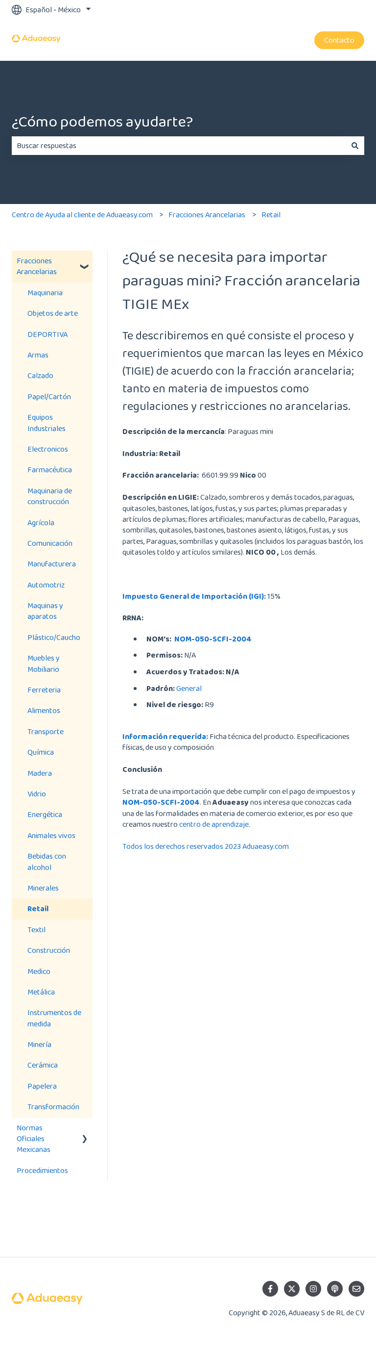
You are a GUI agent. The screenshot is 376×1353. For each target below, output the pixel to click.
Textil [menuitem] (36, 929)
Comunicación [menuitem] (49, 543)
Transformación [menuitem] (53, 1106)
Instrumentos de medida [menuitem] (54, 1018)
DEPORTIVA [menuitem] (47, 334)
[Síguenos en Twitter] (292, 1289)
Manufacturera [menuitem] (51, 563)
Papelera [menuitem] (42, 1086)
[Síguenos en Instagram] (313, 1289)
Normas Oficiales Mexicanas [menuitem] (33, 1138)
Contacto (339, 40)
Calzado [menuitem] (40, 375)
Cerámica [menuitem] (42, 1065)
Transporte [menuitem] (45, 731)
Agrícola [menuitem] (40, 522)
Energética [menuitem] (44, 814)
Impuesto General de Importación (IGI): (194, 596)
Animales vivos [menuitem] (51, 835)
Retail (271, 214)
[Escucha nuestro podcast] (335, 1289)
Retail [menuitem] (37, 908)
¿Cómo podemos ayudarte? (102, 121)
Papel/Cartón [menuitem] (49, 396)
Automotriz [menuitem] (46, 584)
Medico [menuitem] (38, 971)
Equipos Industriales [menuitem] (46, 422)
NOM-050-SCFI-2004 (213, 638)
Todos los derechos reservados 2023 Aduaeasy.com (205, 846)
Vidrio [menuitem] (36, 793)
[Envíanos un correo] (356, 1289)
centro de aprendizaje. (214, 824)
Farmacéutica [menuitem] (49, 469)
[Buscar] (355, 145)
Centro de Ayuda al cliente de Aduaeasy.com (82, 214)
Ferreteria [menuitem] (44, 689)
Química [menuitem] (40, 752)
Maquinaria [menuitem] (45, 292)
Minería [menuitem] (39, 1044)
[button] (85, 262)
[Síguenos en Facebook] (270, 1289)
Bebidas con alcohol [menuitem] (46, 861)
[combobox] (179, 145)
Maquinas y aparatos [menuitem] (45, 611)
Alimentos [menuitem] (43, 710)
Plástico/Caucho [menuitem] (53, 637)
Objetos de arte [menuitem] (52, 313)
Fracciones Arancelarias (206, 214)
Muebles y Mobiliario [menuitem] (43, 663)
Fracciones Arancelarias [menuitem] (37, 266)
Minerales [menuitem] (43, 887)
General (189, 688)
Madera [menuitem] (39, 773)
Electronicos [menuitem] (47, 449)
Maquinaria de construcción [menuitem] (49, 496)
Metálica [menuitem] (41, 991)
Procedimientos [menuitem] (42, 1170)
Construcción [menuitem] (48, 950)
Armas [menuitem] (37, 354)
